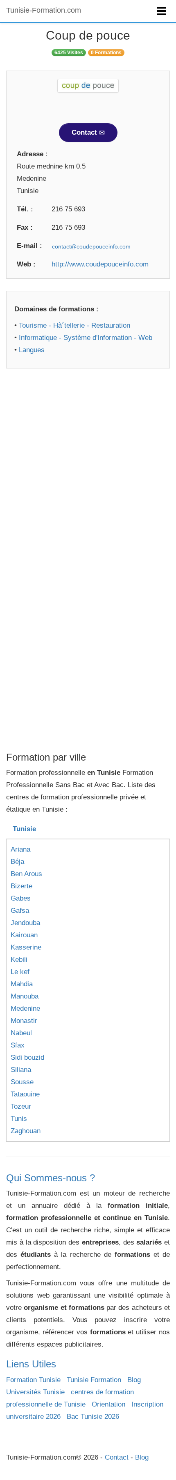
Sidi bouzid (27, 1057)
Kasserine (26, 947)
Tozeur (21, 1106)
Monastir (24, 1021)
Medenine (25, 1008)
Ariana (20, 849)
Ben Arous (26, 874)
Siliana (21, 1070)
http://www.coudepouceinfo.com (100, 264)
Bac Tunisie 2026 (93, 1416)
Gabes (21, 898)
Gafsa (20, 910)
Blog (134, 1380)
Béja (17, 861)
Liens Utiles (31, 1363)
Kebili (19, 959)
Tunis (19, 1119)
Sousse (22, 1082)
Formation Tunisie (33, 1380)
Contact (85, 132)
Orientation (108, 1404)
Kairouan (24, 935)
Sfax (18, 1045)
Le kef (20, 972)
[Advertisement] (88, 468)
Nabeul (21, 1033)
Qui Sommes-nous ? (50, 1177)
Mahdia (22, 984)
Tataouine (25, 1094)
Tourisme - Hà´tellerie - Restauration (74, 325)
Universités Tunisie (35, 1392)
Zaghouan (26, 1131)
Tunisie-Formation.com (43, 10)
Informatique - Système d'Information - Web (85, 338)
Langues (32, 350)
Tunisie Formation (94, 1380)
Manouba (24, 996)
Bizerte (21, 886)
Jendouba (25, 923)
